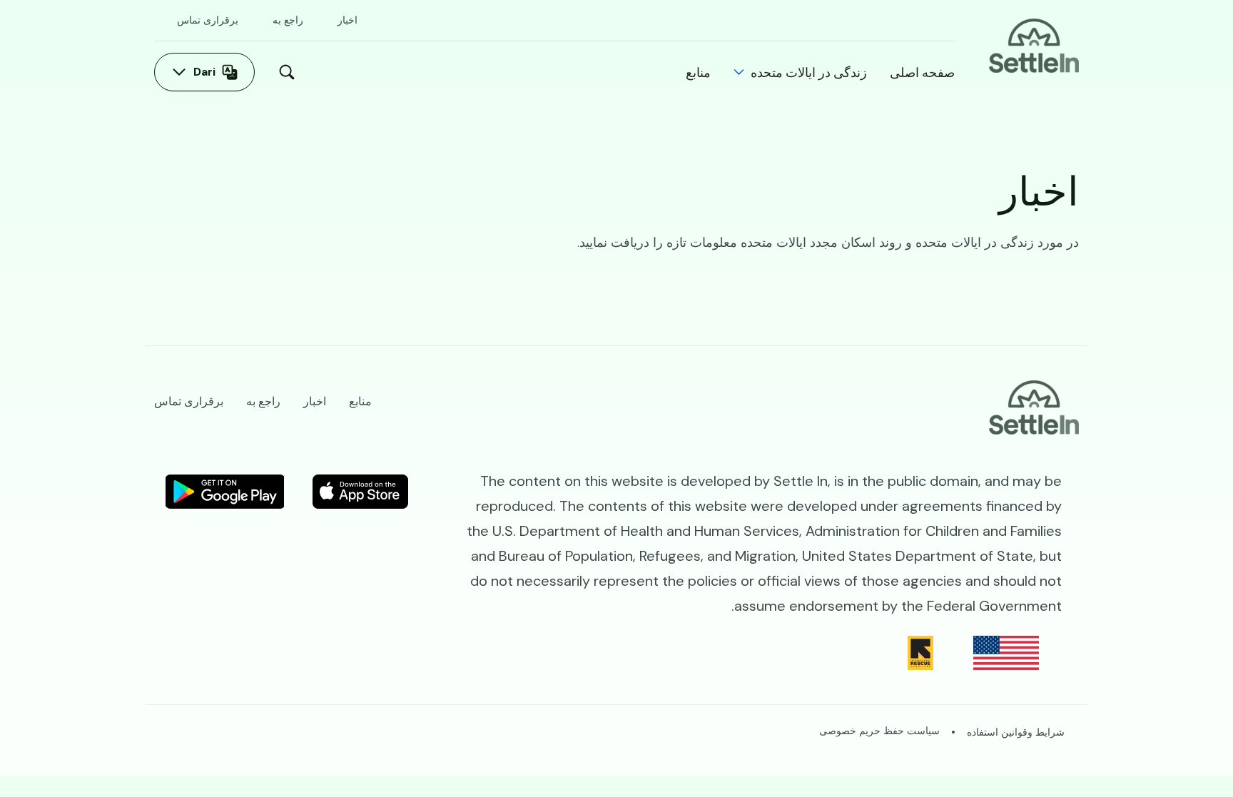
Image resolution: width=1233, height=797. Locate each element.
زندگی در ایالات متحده (809, 71)
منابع (698, 71)
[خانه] (1034, 44)
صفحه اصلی (922, 71)
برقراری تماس (207, 20)
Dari (204, 71)
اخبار (347, 20)
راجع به (288, 20)
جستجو (283, 72)
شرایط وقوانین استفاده (1016, 732)
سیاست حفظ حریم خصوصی (879, 730)
